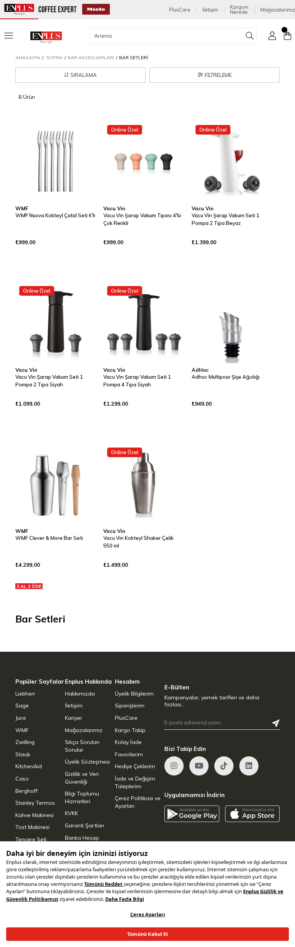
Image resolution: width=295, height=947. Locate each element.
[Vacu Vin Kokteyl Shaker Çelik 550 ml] (143, 484)
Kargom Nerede (239, 10)
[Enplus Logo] (46, 37)
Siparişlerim (129, 705)
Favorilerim (129, 754)
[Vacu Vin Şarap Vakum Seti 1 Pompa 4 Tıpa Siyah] (143, 322)
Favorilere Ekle (80, 136)
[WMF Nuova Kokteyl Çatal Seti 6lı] (55, 161)
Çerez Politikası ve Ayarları (138, 802)
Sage (22, 705)
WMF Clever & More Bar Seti (49, 538)
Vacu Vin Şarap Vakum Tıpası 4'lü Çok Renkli (142, 219)
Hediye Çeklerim (135, 766)
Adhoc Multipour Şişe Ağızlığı (226, 377)
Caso (22, 778)
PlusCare (180, 9)
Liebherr (25, 693)
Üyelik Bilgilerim (134, 693)
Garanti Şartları (84, 825)
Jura (20, 717)
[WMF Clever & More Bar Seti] (55, 484)
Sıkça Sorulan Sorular (82, 746)
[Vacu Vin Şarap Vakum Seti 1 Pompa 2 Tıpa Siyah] (55, 322)
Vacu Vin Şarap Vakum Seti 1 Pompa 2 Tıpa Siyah (49, 381)
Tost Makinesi (32, 827)
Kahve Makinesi (34, 815)
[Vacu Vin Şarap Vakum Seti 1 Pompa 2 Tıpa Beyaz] (232, 161)
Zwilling (25, 742)
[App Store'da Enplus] (252, 814)
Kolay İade (128, 742)
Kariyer (73, 717)
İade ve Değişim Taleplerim (135, 782)
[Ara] (250, 35)
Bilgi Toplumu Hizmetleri (82, 797)
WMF (22, 730)
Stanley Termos (35, 802)
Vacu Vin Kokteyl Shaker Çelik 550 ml (138, 542)
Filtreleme (218, 75)
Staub (22, 754)
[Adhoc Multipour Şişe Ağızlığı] (232, 322)
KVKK (71, 813)
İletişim (210, 9)
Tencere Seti (30, 839)
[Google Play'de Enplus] (191, 814)
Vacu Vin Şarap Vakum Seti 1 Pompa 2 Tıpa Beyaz (225, 219)
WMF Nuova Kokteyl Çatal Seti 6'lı (55, 215)
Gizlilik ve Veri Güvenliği (82, 778)
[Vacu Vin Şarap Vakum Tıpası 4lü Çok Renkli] (143, 161)
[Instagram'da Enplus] (174, 766)
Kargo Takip (130, 730)
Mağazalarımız (277, 9)
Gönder (276, 723)
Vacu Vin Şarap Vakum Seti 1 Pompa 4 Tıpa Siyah (137, 381)
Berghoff (26, 790)
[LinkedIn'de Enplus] (199, 766)
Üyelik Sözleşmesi (87, 761)
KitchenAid (28, 766)
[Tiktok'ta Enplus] (224, 766)
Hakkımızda (80, 693)
